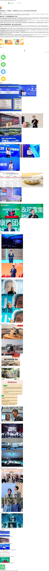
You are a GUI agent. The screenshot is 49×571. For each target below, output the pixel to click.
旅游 (6, 0)
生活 (7, 0)
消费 (13, 0)
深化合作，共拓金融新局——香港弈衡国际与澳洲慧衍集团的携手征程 (9, 421)
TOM (2, 12)
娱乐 (2, 0)
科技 (15, 0)
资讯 (1, 0)
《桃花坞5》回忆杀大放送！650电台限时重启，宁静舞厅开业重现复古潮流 (8, 468)
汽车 (14, 0)
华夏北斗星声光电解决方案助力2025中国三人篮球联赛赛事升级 (7, 423)
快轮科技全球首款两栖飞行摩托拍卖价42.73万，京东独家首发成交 (7, 324)
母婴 (8, 0)
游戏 (5, 0)
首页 (0, 0)
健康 (11, 0)
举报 (0, 46)
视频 (9, 0)
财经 (10, 0)
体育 (3, 0)
